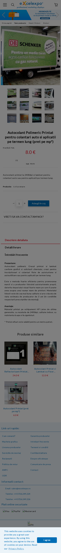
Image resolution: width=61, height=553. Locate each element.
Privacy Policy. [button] (16, 548)
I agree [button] (47, 540)
